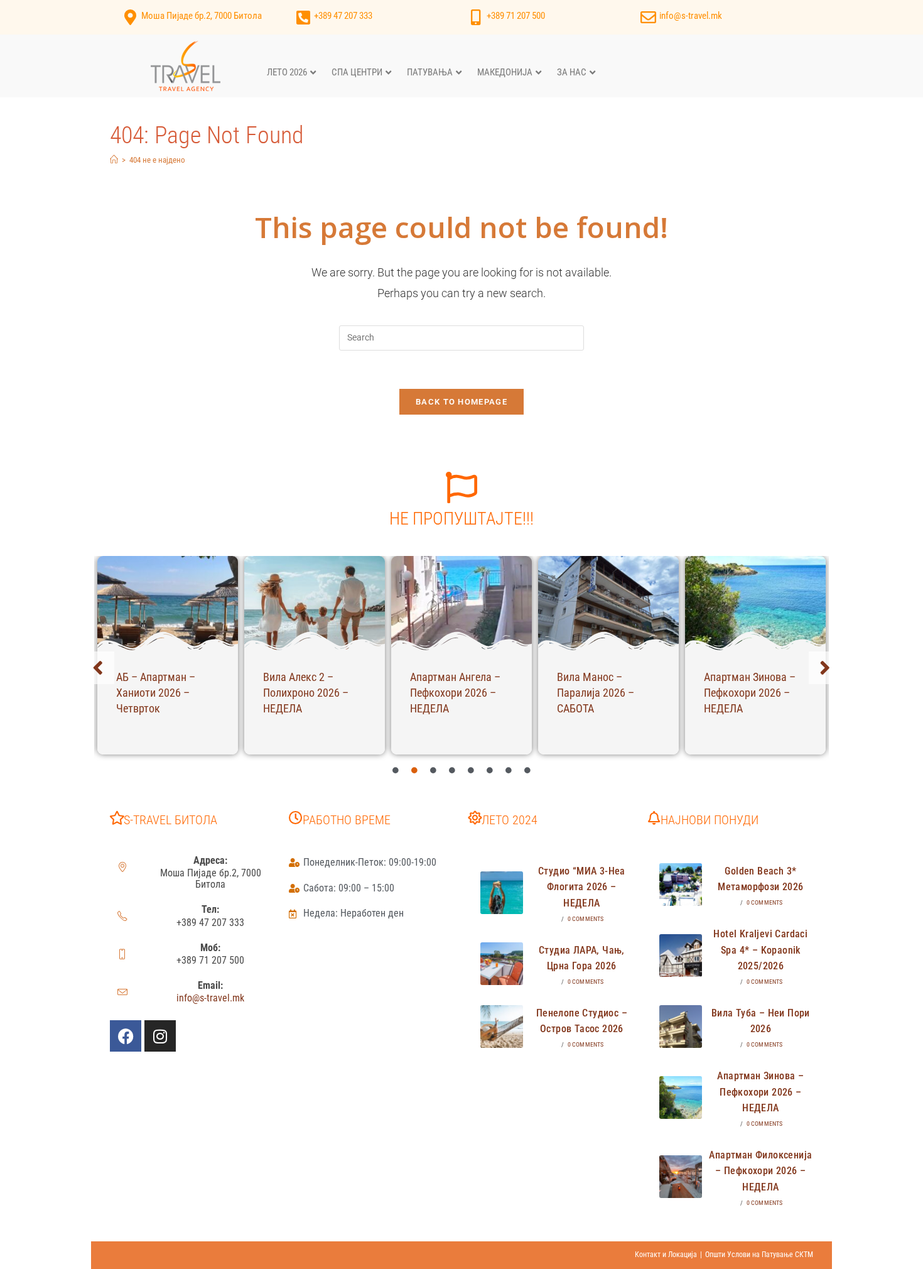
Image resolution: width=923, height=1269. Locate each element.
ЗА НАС (571, 72)
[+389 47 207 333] (303, 17)
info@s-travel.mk (690, 15)
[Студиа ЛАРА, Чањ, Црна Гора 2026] (501, 963)
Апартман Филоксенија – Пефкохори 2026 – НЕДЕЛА (760, 1171)
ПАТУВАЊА (430, 72)
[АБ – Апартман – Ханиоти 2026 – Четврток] (167, 603)
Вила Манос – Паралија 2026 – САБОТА (595, 692)
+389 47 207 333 (343, 15)
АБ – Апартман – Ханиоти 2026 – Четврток (155, 692)
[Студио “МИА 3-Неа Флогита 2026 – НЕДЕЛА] (501, 892)
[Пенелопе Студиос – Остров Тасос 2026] (501, 1026)
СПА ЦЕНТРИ (357, 72)
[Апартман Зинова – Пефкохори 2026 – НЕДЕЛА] (755, 603)
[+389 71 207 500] (475, 17)
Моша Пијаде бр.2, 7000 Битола (201, 15)
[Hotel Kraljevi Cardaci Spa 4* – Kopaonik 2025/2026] (680, 955)
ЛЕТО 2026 (287, 72)
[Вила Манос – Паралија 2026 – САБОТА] (608, 603)
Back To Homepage (461, 401)
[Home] (114, 160)
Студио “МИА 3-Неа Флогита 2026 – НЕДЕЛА (581, 887)
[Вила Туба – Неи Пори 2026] (680, 1026)
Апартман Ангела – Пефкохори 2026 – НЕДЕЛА (455, 692)
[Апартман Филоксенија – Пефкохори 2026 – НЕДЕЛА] (680, 1176)
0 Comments (586, 918)
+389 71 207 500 (516, 15)
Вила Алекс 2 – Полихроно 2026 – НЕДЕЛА (305, 692)
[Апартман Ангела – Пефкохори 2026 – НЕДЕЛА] (461, 603)
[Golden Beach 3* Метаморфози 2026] (680, 884)
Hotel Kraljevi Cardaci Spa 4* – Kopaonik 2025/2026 (760, 950)
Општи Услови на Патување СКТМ (759, 1254)
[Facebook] (125, 1036)
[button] (98, 667)
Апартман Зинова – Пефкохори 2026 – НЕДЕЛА (750, 692)
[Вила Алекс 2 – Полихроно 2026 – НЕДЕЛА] (314, 603)
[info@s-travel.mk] (648, 17)
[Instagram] (160, 1036)
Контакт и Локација (666, 1254)
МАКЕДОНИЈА (504, 72)
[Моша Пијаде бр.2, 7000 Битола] (130, 17)
